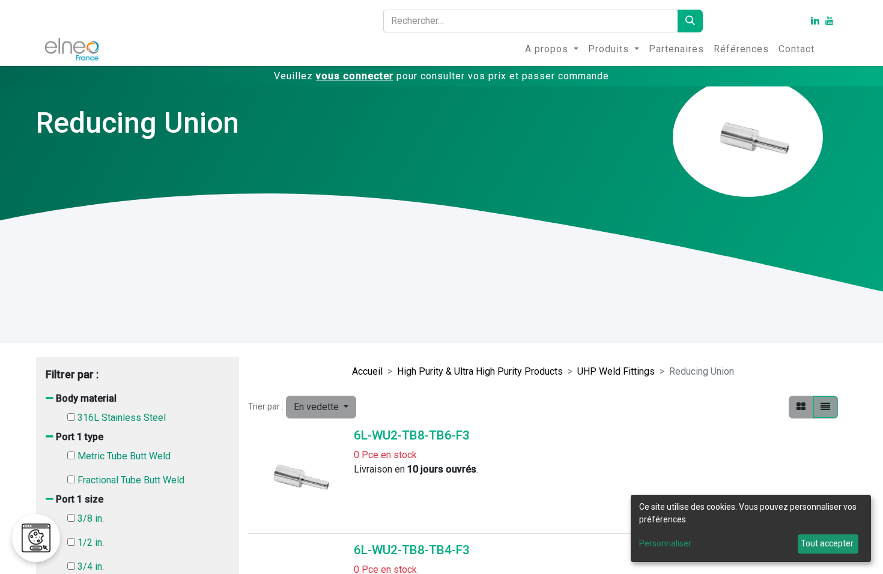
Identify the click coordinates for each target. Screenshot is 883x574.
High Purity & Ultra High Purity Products (480, 371)
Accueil (367, 371)
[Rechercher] (690, 21)
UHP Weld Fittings (616, 371)
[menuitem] (551, 49)
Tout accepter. (828, 543)
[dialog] (751, 528)
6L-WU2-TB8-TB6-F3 (412, 435)
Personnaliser (665, 543)
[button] (321, 407)
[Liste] (825, 407)
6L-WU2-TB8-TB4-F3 (412, 550)
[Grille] (801, 407)
